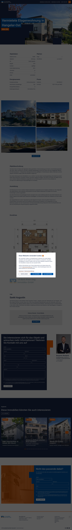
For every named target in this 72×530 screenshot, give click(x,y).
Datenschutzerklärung (27, 267)
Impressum (21, 271)
